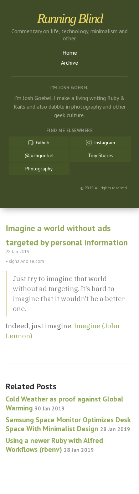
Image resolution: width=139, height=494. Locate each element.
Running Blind (69, 18)
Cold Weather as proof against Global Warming (64, 403)
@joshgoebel (39, 155)
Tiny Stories (100, 155)
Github (42, 142)
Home (69, 52)
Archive (69, 62)
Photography (39, 168)
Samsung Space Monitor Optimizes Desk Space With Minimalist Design (68, 424)
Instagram (104, 142)
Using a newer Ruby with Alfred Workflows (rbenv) (54, 445)
